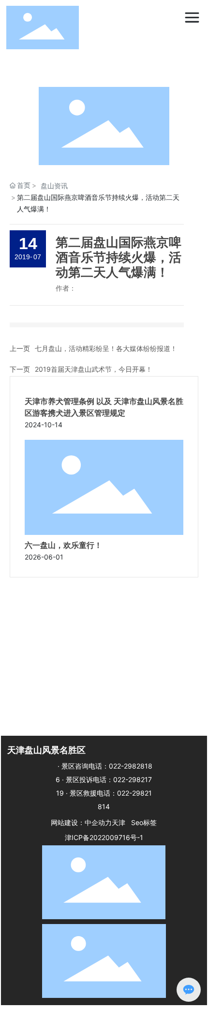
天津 (118, 822)
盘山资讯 (54, 186)
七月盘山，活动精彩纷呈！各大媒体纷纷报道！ (106, 348)
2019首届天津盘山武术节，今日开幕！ (93, 369)
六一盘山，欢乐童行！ (63, 545)
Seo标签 (144, 822)
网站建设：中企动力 (81, 822)
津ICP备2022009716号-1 (104, 837)
